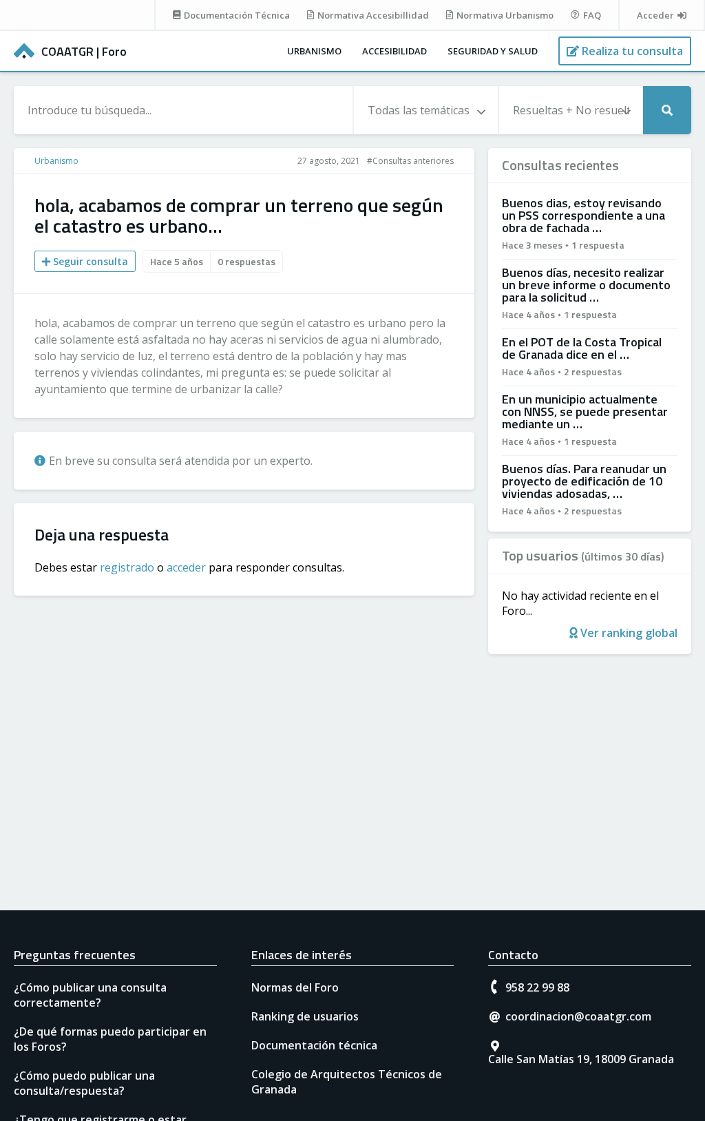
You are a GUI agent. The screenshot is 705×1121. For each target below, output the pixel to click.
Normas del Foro (295, 987)
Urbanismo (314, 51)
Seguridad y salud (493, 51)
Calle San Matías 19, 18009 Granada (581, 1059)
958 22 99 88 (537, 987)
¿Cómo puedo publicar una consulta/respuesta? (84, 1083)
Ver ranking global (627, 632)
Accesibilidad (394, 51)
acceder (186, 567)
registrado (127, 567)
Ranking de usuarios (305, 1016)
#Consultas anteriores (410, 161)
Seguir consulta (89, 261)
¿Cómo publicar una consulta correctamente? (90, 995)
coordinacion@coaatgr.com (578, 1016)
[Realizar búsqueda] (667, 110)
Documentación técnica (314, 1045)
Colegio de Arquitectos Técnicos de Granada (346, 1082)
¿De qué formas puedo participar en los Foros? (110, 1039)
